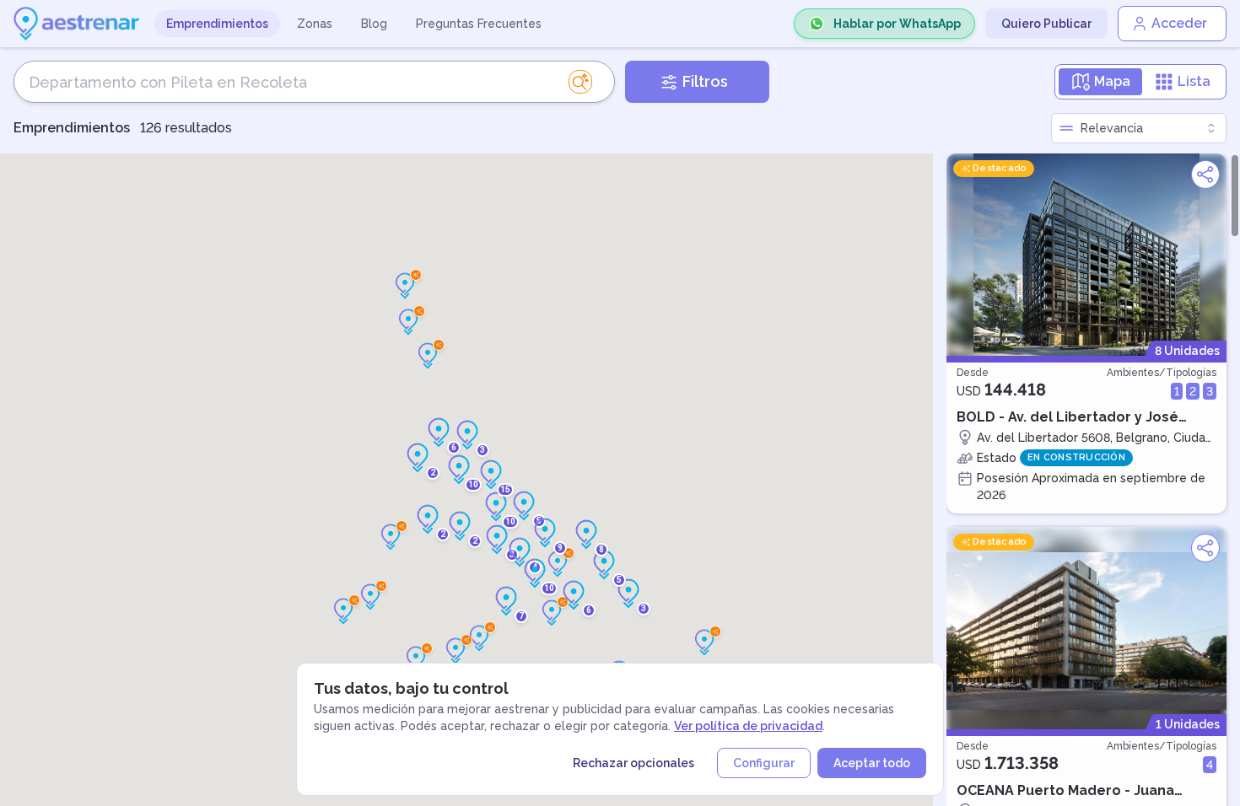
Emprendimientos (217, 23)
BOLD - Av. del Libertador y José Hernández (1067, 417)
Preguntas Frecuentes (479, 23)
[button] (704, 642)
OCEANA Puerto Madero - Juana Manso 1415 (1065, 790)
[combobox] (1139, 128)
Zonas (314, 23)
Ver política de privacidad (748, 726)
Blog (374, 23)
